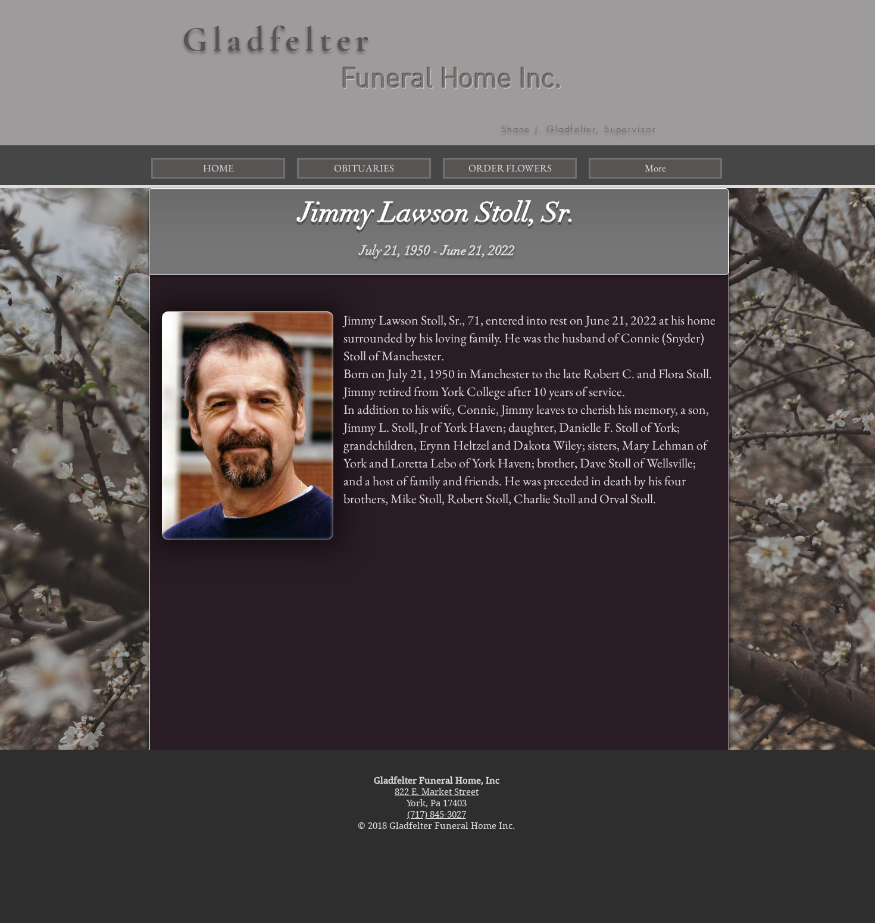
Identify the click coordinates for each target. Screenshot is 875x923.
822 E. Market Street (437, 792)
